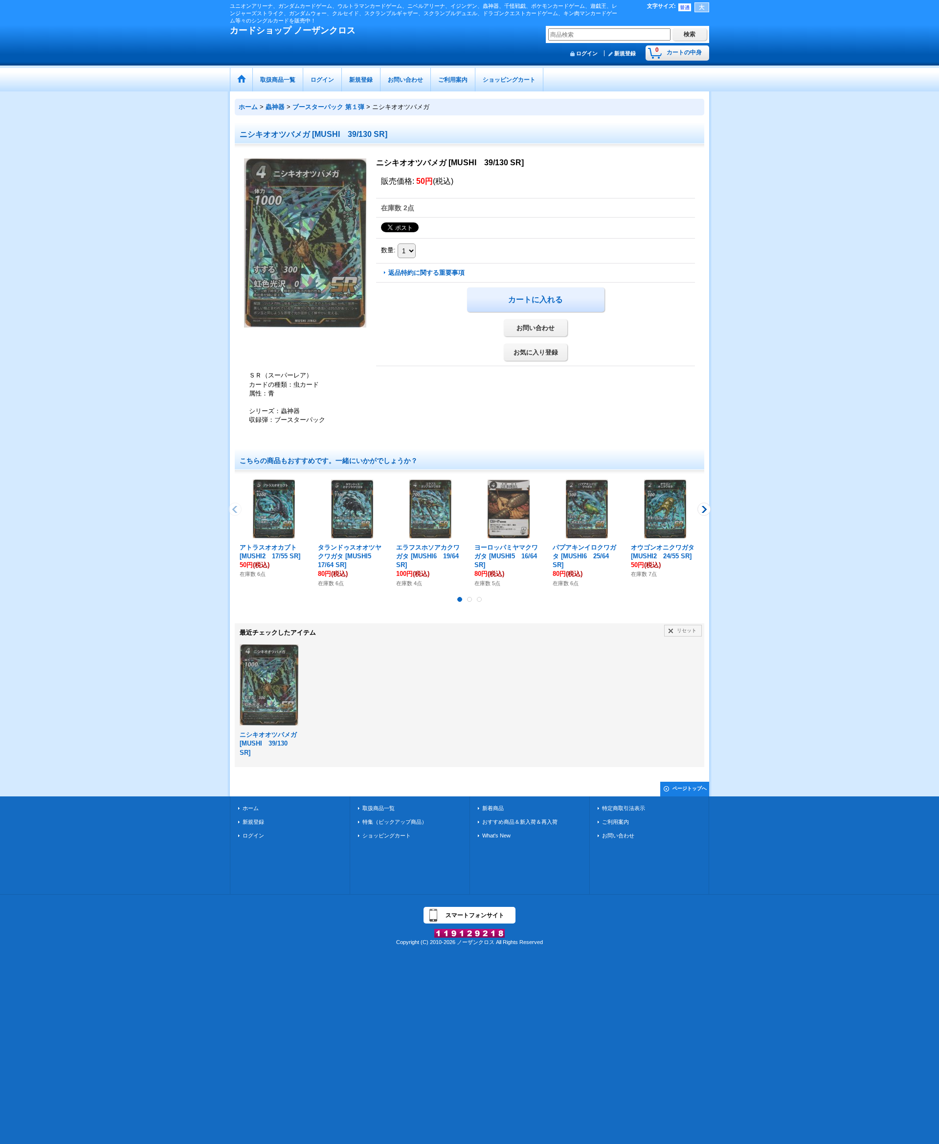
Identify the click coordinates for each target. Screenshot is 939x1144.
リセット (686, 630)
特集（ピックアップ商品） (394, 822)
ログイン (587, 53)
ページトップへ (689, 788)
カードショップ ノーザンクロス (293, 30)
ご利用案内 (615, 822)
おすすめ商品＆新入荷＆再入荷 (520, 822)
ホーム (251, 808)
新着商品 (493, 808)
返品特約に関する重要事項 (426, 272)
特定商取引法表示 (623, 808)
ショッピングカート (386, 835)
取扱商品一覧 (378, 808)
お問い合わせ (535, 327)
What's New (496, 835)
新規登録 (625, 53)
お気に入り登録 (536, 352)
